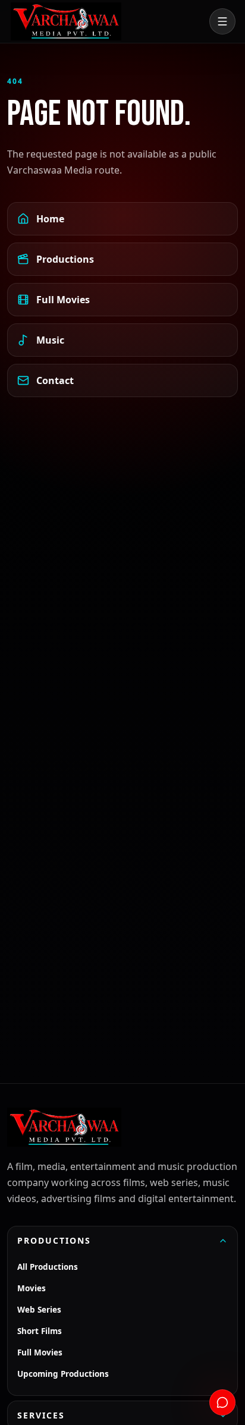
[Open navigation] (222, 21)
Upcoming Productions (63, 1374)
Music (50, 340)
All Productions (47, 1267)
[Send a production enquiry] (222, 1402)
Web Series (39, 1309)
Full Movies (63, 299)
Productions (65, 259)
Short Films (39, 1331)
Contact (55, 380)
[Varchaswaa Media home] (66, 21)
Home (50, 218)
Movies (31, 1288)
